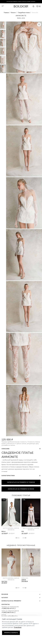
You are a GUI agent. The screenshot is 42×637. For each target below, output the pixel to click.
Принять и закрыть (11, 633)
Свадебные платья (24, 13)
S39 (23, 531)
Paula (3, 531)
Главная (6, 13)
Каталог (13, 13)
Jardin (24, 580)
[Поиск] (33, 6)
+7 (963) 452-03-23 (8, 608)
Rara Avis (21, 18)
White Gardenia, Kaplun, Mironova (11, 529)
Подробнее (17, 627)
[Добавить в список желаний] (39, 24)
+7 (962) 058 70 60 (8, 612)
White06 (4, 581)
